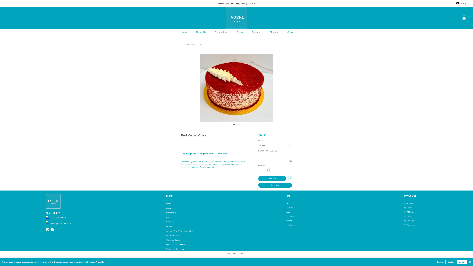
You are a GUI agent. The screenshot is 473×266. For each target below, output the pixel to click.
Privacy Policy (101, 262)
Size (260, 141)
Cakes (168, 217)
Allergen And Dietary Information (179, 231)
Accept (462, 262)
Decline (451, 262)
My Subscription (410, 220)
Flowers (169, 226)
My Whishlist (409, 212)
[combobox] (275, 145)
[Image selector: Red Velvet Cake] (234, 125)
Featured (170, 222)
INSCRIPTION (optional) (267, 151)
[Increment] (267, 170)
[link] (189, 153)
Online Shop (171, 212)
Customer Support (58, 217)
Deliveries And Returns (175, 244)
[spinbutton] (264, 170)
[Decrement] (260, 170)
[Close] (470, 262)
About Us (170, 208)
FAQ (287, 203)
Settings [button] (440, 262)
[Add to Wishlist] (289, 178)
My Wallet (407, 216)
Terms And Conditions (175, 249)
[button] (464, 17)
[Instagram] (47, 229)
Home (184, 45)
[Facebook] (52, 229)
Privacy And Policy (173, 235)
